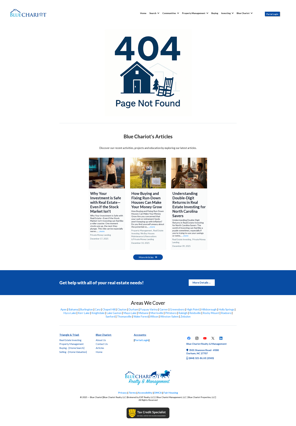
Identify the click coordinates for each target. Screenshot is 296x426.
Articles (100, 347)
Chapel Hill (108, 309)
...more (101, 231)
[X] (213, 338)
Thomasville (124, 316)
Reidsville (195, 313)
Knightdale (98, 313)
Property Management (71, 343)
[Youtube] (205, 338)
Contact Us (102, 343)
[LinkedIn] (221, 338)
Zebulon (185, 316)
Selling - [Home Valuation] (73, 351)
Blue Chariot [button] (243, 13)
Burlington (86, 309)
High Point (192, 309)
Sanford (110, 316)
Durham (133, 309)
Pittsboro (171, 313)
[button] (178, 13)
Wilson (154, 316)
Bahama (73, 309)
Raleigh (182, 313)
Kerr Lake (84, 313)
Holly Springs (226, 309)
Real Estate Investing (70, 340)
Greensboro (177, 309)
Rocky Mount (211, 313)
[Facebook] (189, 338)
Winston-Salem (169, 316)
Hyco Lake (69, 313)
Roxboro (226, 313)
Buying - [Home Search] (71, 347)
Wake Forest (141, 316)
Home (99, 351)
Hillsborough (209, 309)
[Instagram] (197, 338)
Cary (98, 309)
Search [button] (153, 13)
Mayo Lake (129, 313)
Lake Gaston (114, 313)
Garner (163, 309)
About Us (101, 340)
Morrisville (156, 313)
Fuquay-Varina (149, 309)
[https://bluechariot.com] (28, 13)
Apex (63, 309)
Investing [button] (226, 13)
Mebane (143, 313)
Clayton (122, 309)
